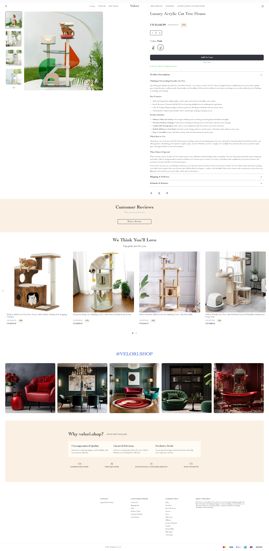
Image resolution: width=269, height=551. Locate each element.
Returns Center (135, 511)
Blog (167, 502)
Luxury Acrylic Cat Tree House (191, 6)
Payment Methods (136, 514)
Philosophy (168, 532)
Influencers (168, 517)
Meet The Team (170, 508)
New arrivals (156, 6)
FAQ (132, 508)
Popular (102, 6)
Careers (167, 511)
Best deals (113, 6)
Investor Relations (171, 523)
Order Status (135, 517)
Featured (170, 6)
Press (167, 514)
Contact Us (134, 502)
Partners (168, 526)
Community (169, 535)
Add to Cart (207, 57)
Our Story (168, 505)
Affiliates (168, 520)
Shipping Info (135, 505)
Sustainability (169, 529)
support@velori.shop (106, 502)
